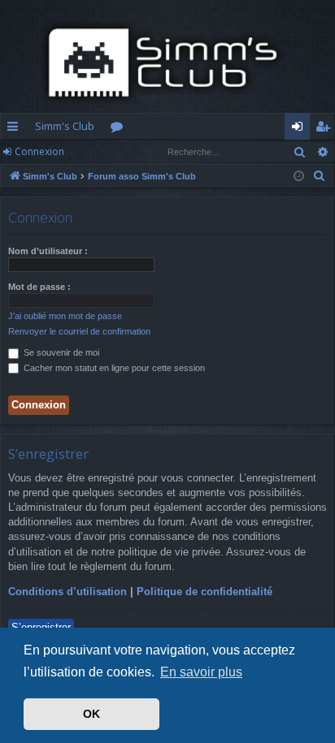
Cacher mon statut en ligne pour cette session (113, 368)
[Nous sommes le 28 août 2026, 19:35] (299, 176)
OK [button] (91, 713)
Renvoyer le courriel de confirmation (79, 331)
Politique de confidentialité (204, 591)
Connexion (39, 151)
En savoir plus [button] (201, 672)
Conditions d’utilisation (67, 591)
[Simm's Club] (167, 62)
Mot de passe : (39, 287)
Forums (120, 129)
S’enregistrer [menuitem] (325, 129)
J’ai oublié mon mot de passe (65, 316)
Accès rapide (16, 129)
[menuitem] (319, 176)
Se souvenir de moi (60, 352)
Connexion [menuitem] (300, 129)
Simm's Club (64, 126)
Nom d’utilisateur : (48, 251)
